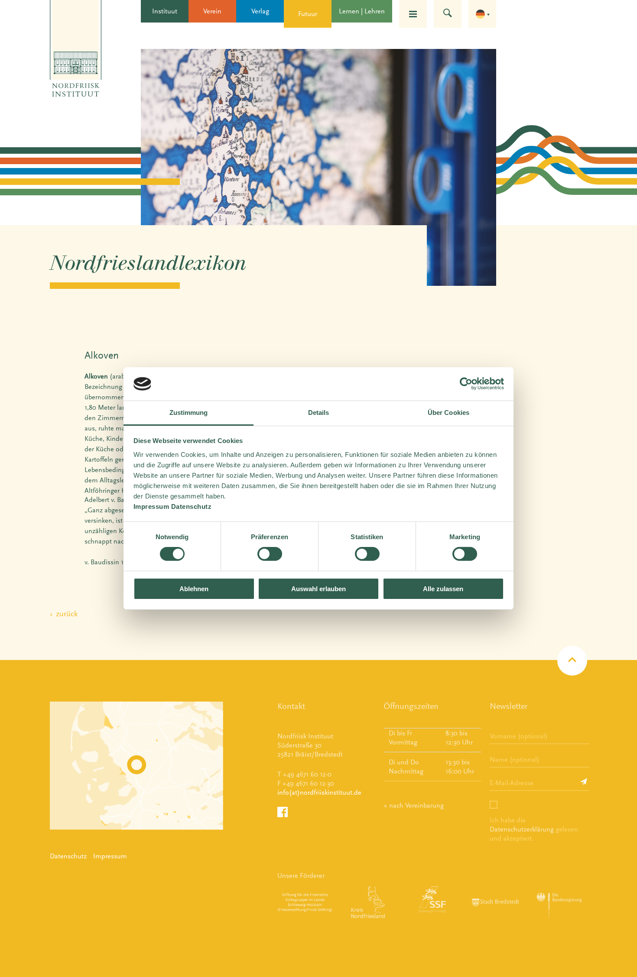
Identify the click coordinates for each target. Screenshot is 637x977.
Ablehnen (193, 588)
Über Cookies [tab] (448, 412)
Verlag (260, 11)
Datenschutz (68, 856)
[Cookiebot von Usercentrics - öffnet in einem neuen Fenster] (466, 383)
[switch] (269, 554)
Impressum (110, 856)
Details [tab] (318, 412)
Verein (212, 11)
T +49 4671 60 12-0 (304, 774)
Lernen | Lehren (362, 11)
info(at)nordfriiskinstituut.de (319, 792)
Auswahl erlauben (318, 588)
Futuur (307, 14)
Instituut (164, 11)
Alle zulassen (443, 588)
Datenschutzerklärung (522, 829)
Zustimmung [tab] (188, 412)
